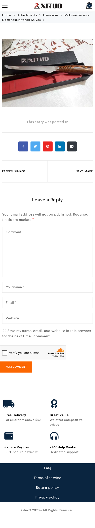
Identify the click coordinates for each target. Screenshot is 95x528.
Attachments (27, 15)
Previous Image (13, 171)
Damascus (50, 15)
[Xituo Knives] (47, 5)
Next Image (84, 171)
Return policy (47, 487)
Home (7, 15)
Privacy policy (47, 497)
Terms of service (47, 477)
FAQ (47, 468)
